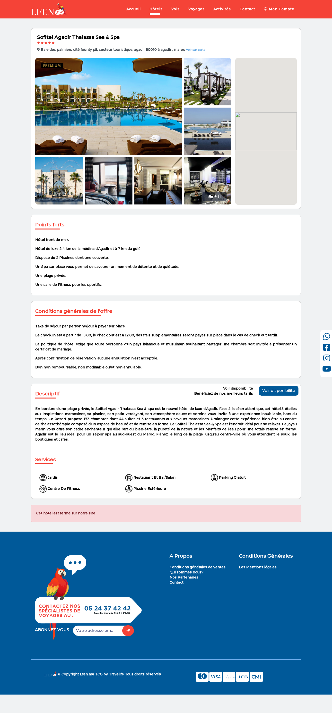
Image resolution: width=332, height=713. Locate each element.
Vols (175, 9)
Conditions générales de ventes (198, 567)
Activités (222, 9)
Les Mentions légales (258, 567)
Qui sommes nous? (186, 572)
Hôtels (156, 9)
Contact (247, 9)
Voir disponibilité (278, 390)
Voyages (196, 9)
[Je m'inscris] (128, 630)
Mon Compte (281, 9)
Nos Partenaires (184, 577)
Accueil (133, 9)
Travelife (116, 674)
